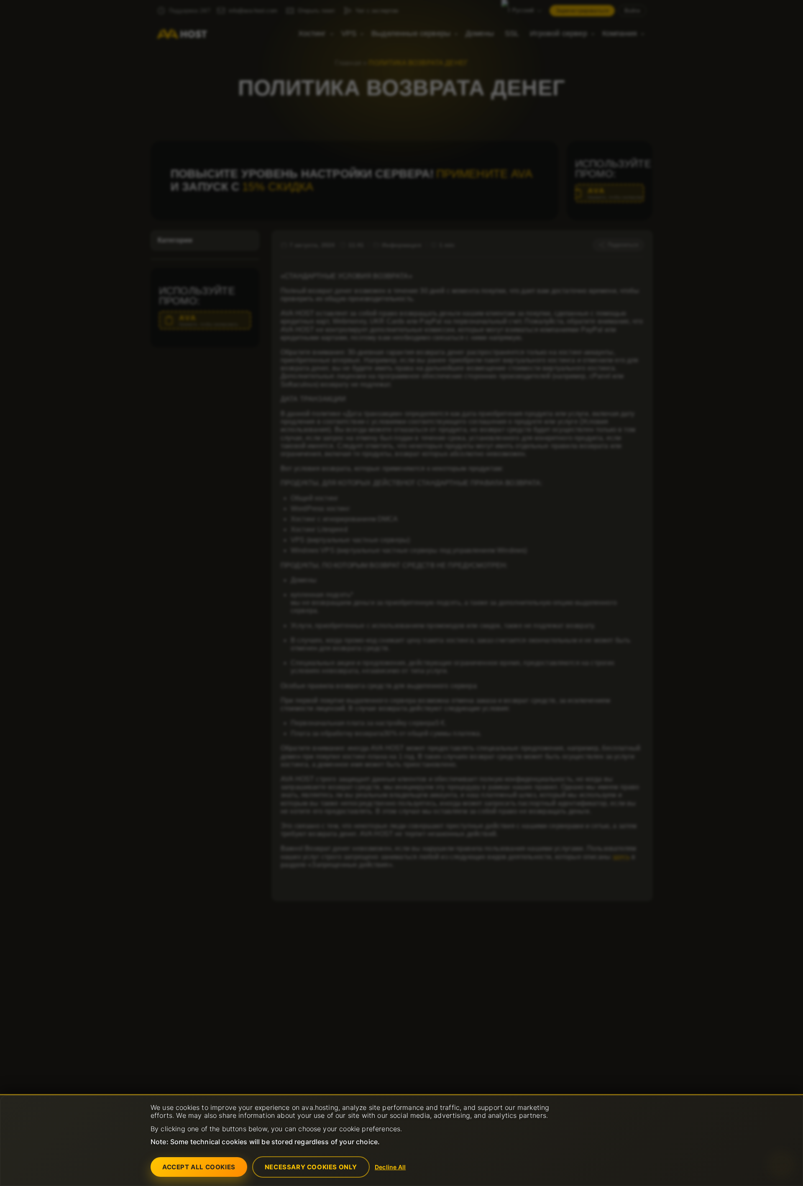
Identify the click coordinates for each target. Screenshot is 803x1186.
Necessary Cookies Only (311, 1167)
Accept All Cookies (198, 1167)
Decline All (390, 1167)
